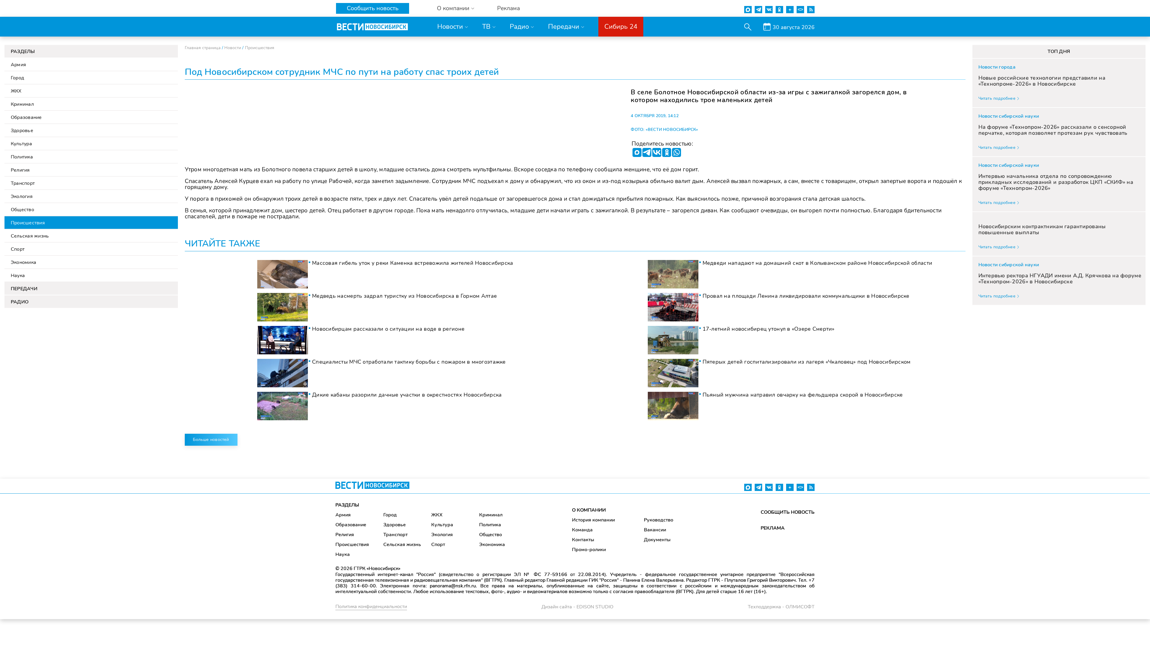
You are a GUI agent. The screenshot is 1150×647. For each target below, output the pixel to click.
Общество (22, 209)
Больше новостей (211, 439)
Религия (20, 170)
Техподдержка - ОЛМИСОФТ (781, 607)
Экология (22, 196)
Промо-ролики (589, 549)
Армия (18, 64)
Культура (21, 143)
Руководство (658, 520)
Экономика (23, 262)
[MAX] (636, 152)
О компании (453, 8)
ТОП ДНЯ (1059, 51)
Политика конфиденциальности (371, 606)
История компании (593, 520)
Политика (22, 157)
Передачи (563, 26)
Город (17, 78)
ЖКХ (16, 91)
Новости (450, 26)
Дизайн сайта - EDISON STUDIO (577, 607)
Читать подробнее (997, 98)
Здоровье (22, 130)
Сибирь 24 (620, 26)
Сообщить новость (373, 8)
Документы (657, 539)
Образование (26, 117)
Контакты (583, 539)
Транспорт (23, 183)
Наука (18, 275)
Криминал (22, 104)
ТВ (486, 26)
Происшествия (28, 223)
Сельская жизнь (30, 236)
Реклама (508, 8)
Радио (519, 26)
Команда (582, 530)
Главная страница (203, 48)
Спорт (18, 249)
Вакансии (655, 530)
